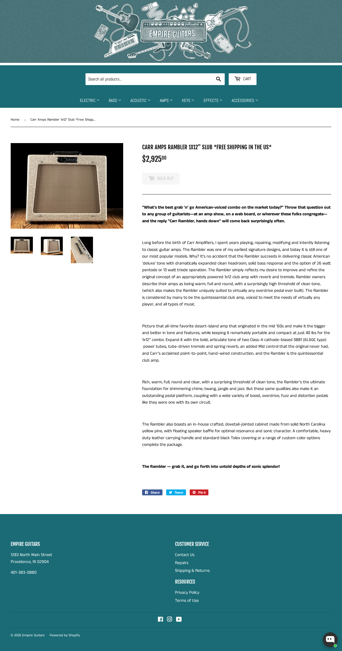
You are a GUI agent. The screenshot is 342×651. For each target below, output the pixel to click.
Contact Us (185, 555)
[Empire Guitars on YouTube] (179, 620)
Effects (211, 100)
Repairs (181, 563)
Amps (165, 100)
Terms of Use (187, 601)
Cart (246, 79)
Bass (113, 100)
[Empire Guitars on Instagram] (169, 620)
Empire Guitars (33, 635)
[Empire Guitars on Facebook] (160, 620)
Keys (186, 100)
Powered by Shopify (65, 635)
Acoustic (138, 100)
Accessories (243, 100)
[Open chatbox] (330, 639)
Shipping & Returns (192, 571)
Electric (88, 100)
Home (15, 119)
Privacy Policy (187, 592)
